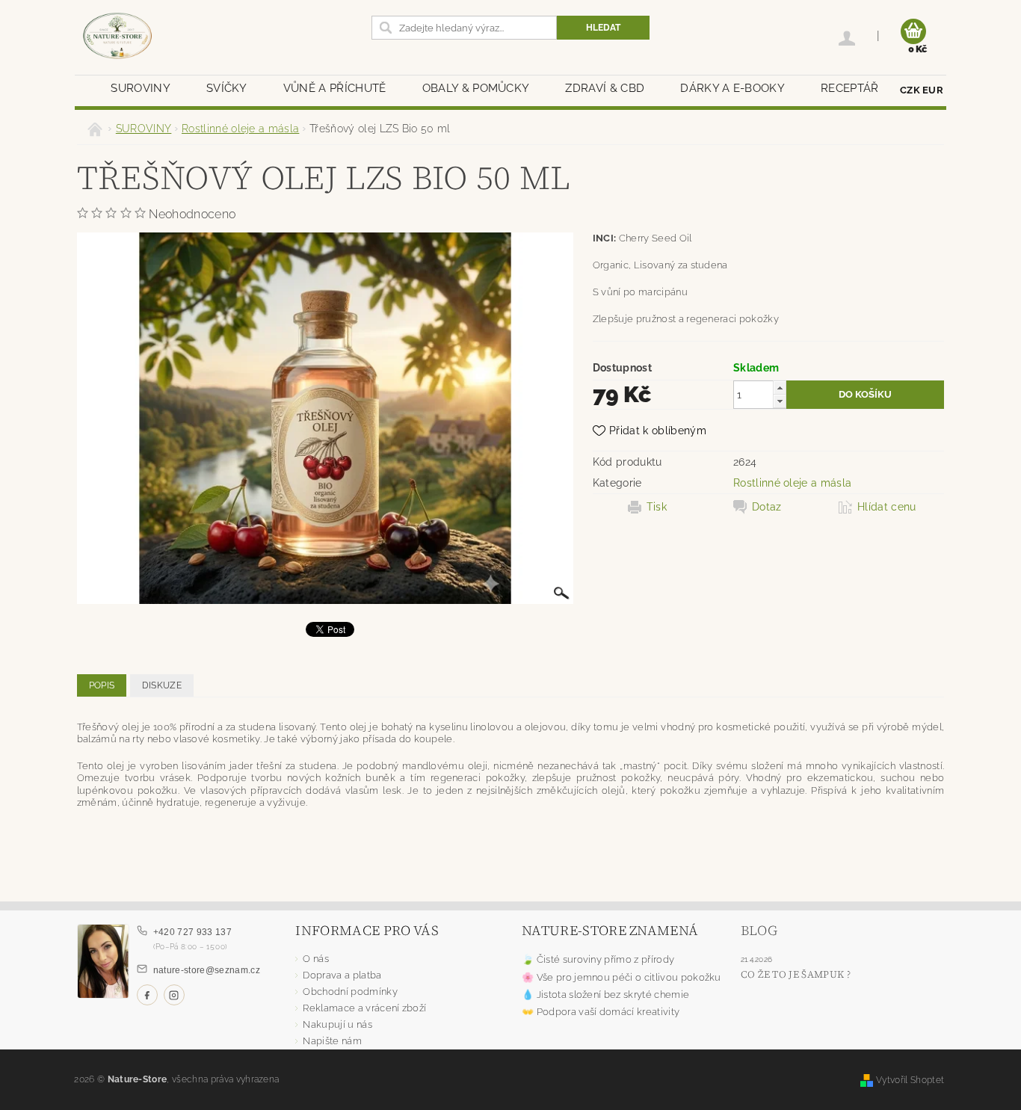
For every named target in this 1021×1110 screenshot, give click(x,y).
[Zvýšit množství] (779, 387)
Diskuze (162, 685)
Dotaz (767, 507)
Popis (102, 685)
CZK (910, 90)
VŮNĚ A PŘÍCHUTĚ (334, 88)
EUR (932, 90)
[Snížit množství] (779, 401)
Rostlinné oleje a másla (792, 483)
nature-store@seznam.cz (206, 970)
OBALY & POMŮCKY (476, 88)
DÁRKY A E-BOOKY (732, 88)
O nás (316, 958)
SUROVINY (140, 88)
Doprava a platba (342, 975)
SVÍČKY (226, 88)
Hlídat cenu (886, 507)
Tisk (657, 507)
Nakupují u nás (337, 1024)
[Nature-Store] (117, 37)
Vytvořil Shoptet (910, 1079)
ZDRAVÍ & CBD (604, 88)
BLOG (759, 930)
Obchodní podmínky (350, 991)
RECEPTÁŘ (850, 88)
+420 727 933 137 (192, 932)
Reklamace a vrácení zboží (364, 1008)
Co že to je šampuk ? (796, 974)
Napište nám (332, 1040)
